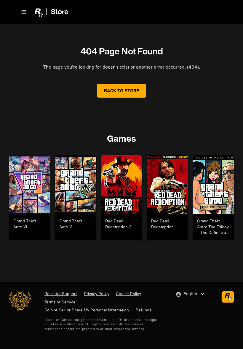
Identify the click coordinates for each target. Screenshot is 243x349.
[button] (24, 12)
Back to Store (121, 90)
